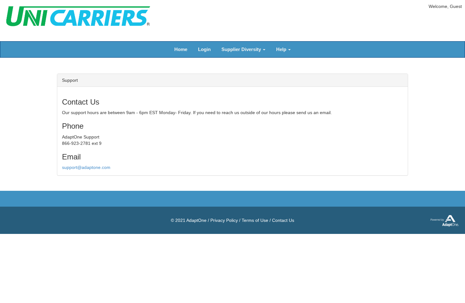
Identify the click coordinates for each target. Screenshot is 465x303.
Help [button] (282, 49)
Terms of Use (255, 220)
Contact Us (283, 220)
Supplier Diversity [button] (241, 49)
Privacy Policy (224, 220)
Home (180, 49)
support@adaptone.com (86, 167)
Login (204, 49)
